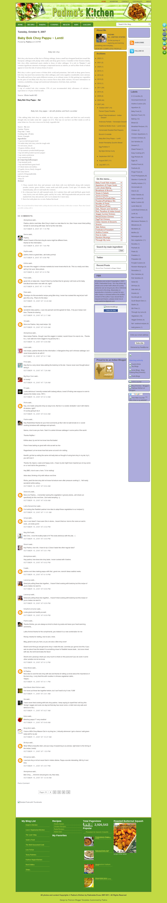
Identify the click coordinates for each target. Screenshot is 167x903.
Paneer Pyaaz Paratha (107, 111)
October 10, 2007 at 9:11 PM (37, 681)
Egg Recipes (136, 157)
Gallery (87, 25)
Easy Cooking (136, 153)
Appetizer (134, 107)
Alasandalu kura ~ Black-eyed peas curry (103, 878)
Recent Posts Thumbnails (103, 268)
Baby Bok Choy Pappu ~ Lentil (41, 38)
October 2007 (104, 108)
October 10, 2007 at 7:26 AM (37, 370)
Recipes (31, 25)
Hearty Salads (59, 824)
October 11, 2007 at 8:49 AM (37, 722)
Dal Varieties (135, 141)
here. (74, 82)
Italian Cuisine (136, 202)
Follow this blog (111, 310)
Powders (134, 255)
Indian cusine (136, 198)
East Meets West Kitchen (32, 687)
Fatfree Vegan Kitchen (34, 860)
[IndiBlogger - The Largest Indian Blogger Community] (104, 378)
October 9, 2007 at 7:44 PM (36, 246)
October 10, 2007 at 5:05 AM (37, 327)
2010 (99, 92)
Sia (25, 699)
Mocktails (134, 229)
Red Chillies (30, 865)
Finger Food (135, 172)
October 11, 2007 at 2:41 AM (37, 693)
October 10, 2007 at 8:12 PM (37, 662)
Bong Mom (27, 728)
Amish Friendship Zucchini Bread (110, 142)
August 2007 (103, 160)
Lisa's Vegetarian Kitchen (35, 830)
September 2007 (105, 156)
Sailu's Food (30, 840)
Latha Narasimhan (30, 506)
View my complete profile (108, 48)
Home (104, 1)
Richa (26, 402)
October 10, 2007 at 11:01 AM (38, 512)
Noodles (134, 244)
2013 (99, 79)
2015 (99, 71)
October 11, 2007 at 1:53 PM (37, 751)
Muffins (133, 232)
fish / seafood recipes (138, 323)
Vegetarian (135, 316)
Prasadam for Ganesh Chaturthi (97, 832)
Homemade (135, 187)
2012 (99, 83)
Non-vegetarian (136, 240)
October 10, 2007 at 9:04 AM (37, 486)
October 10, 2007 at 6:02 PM (37, 562)
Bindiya (26, 742)
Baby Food (135, 111)
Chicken (134, 130)
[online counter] (135, 382)
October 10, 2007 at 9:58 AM (37, 500)
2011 (99, 87)
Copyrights (137, 1)
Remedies (135, 270)
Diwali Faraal (136, 149)
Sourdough (135, 297)
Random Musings (137, 266)
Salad (133, 282)
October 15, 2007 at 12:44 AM (38, 778)
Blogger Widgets (116, 268)
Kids (76, 25)
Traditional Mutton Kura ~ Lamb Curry (112, 126)
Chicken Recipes (60, 826)
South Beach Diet (137, 301)
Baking (42, 25)
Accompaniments (137, 100)
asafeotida (32, 174)
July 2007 (102, 164)
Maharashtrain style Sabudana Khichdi (102, 851)
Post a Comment (23, 783)
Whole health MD (30, 95)
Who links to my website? (138, 400)
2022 (99, 58)
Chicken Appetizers (138, 134)
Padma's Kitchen (77, 895)
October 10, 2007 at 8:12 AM (37, 397)
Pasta (133, 251)
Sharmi (26, 544)
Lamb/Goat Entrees (138, 210)
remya (26, 518)
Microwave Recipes (138, 221)
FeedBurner (144, 347)
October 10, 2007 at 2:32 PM (37, 527)
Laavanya (27, 580)
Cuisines (54, 25)
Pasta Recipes (59, 829)
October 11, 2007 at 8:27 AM (37, 710)
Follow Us (139, 51)
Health (66, 25)
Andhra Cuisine (136, 103)
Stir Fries (134, 308)
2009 (99, 96)
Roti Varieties (136, 278)
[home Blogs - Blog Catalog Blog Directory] (139, 372)
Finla (25, 362)
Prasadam (135, 259)
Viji (25, 321)
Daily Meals (28, 668)
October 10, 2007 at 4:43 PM (37, 538)
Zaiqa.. (28, 870)
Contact (125, 1)
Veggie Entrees (136, 319)
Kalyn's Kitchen (31, 825)
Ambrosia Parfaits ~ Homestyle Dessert (113, 121)
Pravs (26, 278)
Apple (26, 306)
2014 (99, 75)
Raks (25, 292)
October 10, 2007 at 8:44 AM (37, 414)
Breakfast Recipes (137, 126)
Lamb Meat (135, 206)
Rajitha (26, 251)
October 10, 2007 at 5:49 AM (37, 342)
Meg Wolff (27, 532)
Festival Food (136, 164)
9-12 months (135, 96)
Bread (133, 122)
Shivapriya (27, 757)
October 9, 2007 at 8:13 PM (36, 272)
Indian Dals (58, 832)
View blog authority (136, 360)
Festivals (134, 168)
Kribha (26, 263)
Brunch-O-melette (105, 134)
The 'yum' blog (31, 835)
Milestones (135, 225)
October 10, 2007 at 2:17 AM (37, 315)
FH (25, 388)
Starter (133, 304)
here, (64, 82)
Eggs (133, 160)
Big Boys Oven (29, 376)
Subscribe (139, 43)
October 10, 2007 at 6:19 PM (37, 574)
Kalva (26, 716)
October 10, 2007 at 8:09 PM (37, 615)
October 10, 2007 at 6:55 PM (37, 589)
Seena (26, 234)
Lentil (133, 213)
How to (133, 191)
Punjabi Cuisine (137, 263)
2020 (99, 66)
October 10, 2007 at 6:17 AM (37, 356)
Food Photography (138, 175)
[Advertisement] (48, 787)
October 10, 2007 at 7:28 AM (37, 382)
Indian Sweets (136, 194)
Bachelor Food (136, 115)
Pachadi (134, 247)
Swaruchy (27, 491)
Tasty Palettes (31, 855)
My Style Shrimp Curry (107, 151)
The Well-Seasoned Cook (35, 845)
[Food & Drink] (135, 364)
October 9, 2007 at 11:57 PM (37, 286)
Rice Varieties (136, 274)
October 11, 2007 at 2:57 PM (37, 766)
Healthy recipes (136, 183)
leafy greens (135, 327)
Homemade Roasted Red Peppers (111, 130)
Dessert (134, 145)
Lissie (26, 347)
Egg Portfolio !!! (104, 147)
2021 (99, 62)
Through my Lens (137, 312)
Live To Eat (30, 850)
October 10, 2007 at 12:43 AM (38, 301)
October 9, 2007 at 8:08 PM (36, 257)
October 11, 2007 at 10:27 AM (38, 737)
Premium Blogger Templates (78, 900)
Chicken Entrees (137, 138)
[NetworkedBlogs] (111, 307)
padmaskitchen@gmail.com (105, 301)
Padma (26, 419)
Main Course (136, 217)
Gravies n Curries (137, 179)
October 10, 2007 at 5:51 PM (37, 550)
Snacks (134, 293)
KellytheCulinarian (30, 609)
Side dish (134, 289)
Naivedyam (135, 236)
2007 (99, 104)
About (148, 1)
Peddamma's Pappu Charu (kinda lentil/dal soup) (103, 837)
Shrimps (134, 285)
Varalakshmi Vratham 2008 (102, 865)
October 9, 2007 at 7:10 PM (36, 229)
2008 (99, 100)
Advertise (114, 1)
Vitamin (82, 63)
